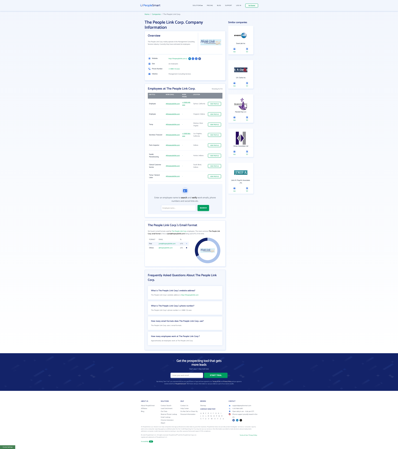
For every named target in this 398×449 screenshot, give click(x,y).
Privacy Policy (227, 381)
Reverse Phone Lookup (169, 414)
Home (147, 14)
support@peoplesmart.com (241, 405)
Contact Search (166, 405)
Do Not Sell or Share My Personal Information (189, 413)
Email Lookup (165, 417)
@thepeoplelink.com (173, 103)
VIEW (214, 104)
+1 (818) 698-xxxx (186, 103)
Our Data (164, 411)
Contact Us (184, 405)
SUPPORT (228, 5)
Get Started (251, 5)
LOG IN (238, 5)
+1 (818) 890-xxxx (186, 134)
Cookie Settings (8, 447)
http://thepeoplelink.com (177, 58)
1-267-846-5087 (237, 408)
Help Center (184, 408)
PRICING (210, 5)
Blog (142, 411)
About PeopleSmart (148, 405)
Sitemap (203, 405)
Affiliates (144, 408)
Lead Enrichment (166, 408)
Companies (156, 14)
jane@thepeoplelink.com (167, 243)
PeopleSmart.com (180, 384)
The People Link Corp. (179, 231)
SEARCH (203, 208)
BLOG (219, 5)
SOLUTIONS (197, 5)
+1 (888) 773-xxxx (174, 69)
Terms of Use (216, 381)
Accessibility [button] (144, 441)
